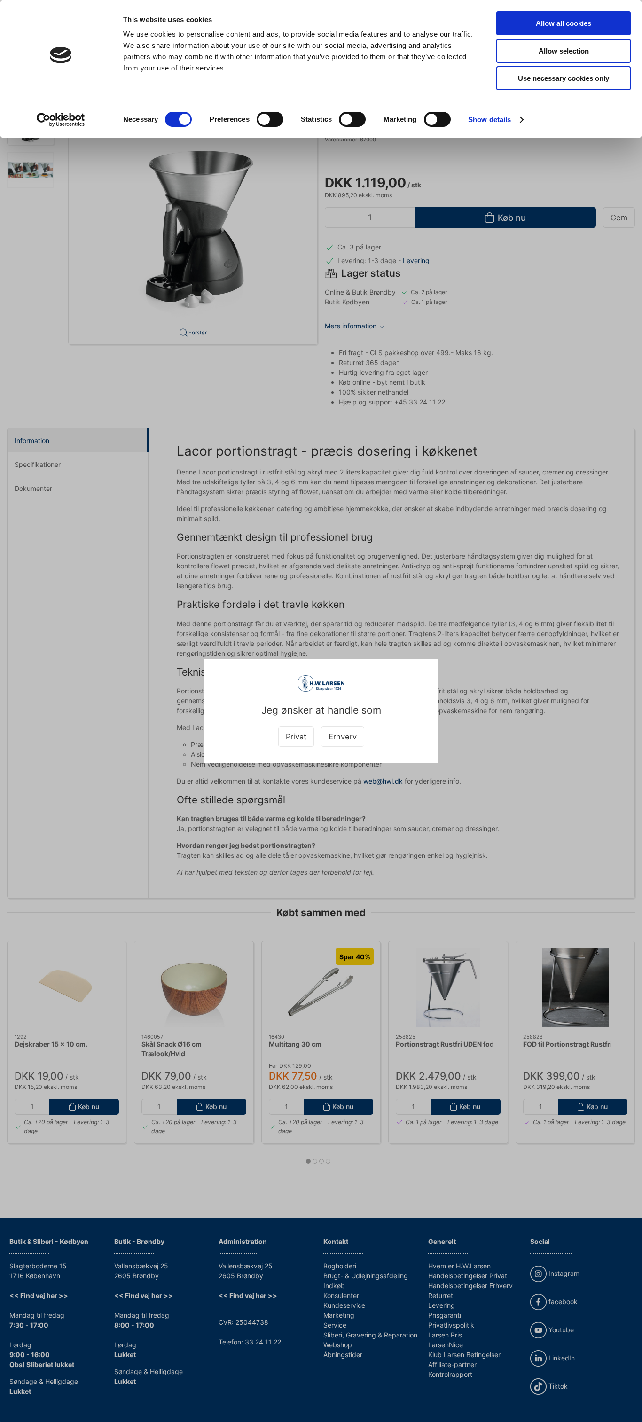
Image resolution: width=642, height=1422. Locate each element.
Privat (296, 736)
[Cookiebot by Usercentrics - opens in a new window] (61, 120)
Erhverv (343, 736)
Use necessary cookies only (563, 78)
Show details (489, 120)
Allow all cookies (563, 23)
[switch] (270, 119)
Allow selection (564, 51)
